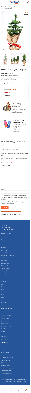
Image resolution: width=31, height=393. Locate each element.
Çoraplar (3, 329)
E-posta (3, 189)
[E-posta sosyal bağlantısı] (10, 83)
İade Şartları (4, 260)
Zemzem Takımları (6, 360)
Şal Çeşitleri (4, 336)
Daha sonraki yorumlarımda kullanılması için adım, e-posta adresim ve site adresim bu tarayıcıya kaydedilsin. (15, 197)
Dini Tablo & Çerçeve (6, 326)
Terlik (2, 294)
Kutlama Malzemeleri (6, 8)
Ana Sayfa (3, 7)
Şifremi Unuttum (5, 263)
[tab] (8, 142)
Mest (2, 297)
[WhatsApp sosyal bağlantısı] (14, 83)
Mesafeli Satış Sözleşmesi (7, 255)
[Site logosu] (15, 2)
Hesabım (3, 247)
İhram (2, 284)
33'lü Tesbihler (5, 363)
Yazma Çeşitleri (5, 352)
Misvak (3, 300)
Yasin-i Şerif (4, 302)
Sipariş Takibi (4, 250)
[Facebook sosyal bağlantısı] (6, 83)
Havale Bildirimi (5, 253)
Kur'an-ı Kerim (5, 305)
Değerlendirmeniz (6, 165)
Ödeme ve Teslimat (6, 266)
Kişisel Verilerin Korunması (7, 271)
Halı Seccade (4, 323)
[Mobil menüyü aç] (1, 2)
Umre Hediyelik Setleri (6, 316)
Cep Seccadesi (5, 318)
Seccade (3, 281)
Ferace (3, 292)
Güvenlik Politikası (5, 268)
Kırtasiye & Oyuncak (13, 7)
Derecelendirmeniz (6, 162)
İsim (2, 183)
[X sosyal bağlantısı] (8, 83)
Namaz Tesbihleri (5, 365)
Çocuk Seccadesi (5, 321)
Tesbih (3, 287)
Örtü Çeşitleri (4, 339)
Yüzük (2, 289)
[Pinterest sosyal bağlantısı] (12, 83)
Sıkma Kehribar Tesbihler (7, 368)
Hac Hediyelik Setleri (6, 373)
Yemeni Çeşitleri (5, 350)
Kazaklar (3, 331)
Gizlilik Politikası (5, 258)
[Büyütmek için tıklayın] (4, 49)
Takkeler (3, 355)
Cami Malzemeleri (6, 370)
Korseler (3, 334)
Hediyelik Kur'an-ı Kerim (7, 357)
